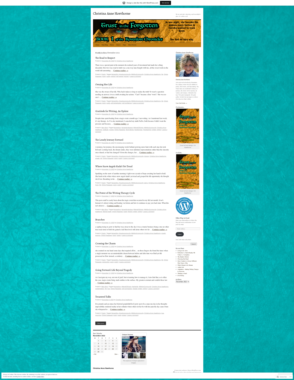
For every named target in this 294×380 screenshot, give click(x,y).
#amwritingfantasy (127, 128)
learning (97, 235)
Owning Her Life (103, 84)
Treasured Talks (103, 296)
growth (97, 158)
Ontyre (118, 45)
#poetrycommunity (125, 74)
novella (111, 130)
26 (113, 349)
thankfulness (138, 130)
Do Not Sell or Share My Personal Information (188, 372)
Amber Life (181, 267)
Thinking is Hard (182, 273)
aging (146, 183)
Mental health (107, 211)
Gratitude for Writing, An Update (111, 111)
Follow (180, 234)
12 (113, 343)
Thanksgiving (147, 130)
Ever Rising (181, 275)
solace (124, 315)
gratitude (105, 130)
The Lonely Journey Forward (109, 139)
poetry (108, 76)
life (162, 74)
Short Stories (132, 45)
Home (97, 45)
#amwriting (115, 74)
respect (113, 76)
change (146, 156)
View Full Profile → (181, 103)
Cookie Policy (40, 376)
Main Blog (105, 45)
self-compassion (127, 289)
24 (105, 349)
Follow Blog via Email (182, 218)
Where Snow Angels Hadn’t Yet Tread (113, 166)
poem (104, 76)
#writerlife (135, 287)
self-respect (119, 76)
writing (159, 130)
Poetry (112, 45)
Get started (165, 3)
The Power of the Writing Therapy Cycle (115, 193)
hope (97, 185)
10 (105, 343)
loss (108, 289)
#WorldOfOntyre (138, 128)
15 (98, 346)
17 (105, 346)
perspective (105, 262)
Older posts (100, 323)
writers (154, 130)
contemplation (99, 289)
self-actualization (116, 103)
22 (98, 349)
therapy (130, 211)
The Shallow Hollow (183, 257)
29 (98, 352)
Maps (124, 45)
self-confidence (127, 103)
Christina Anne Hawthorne (111, 13)
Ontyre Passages (119, 130)
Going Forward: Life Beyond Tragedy (113, 270)
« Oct (94, 354)
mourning (98, 315)
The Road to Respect (105, 57)
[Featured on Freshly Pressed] (184, 214)
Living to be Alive (183, 250)
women (126, 76)
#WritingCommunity (137, 74)
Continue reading (120, 70)
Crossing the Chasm (105, 243)
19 (113, 346)
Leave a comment (135, 76)
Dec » (116, 354)
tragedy (135, 289)
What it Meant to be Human (185, 265)
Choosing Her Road (183, 259)
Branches (100, 219)
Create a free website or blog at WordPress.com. (187, 370)
